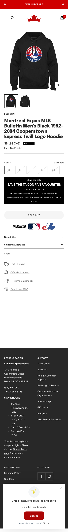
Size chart (59, 162)
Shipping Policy (12, 473)
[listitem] (20, 224)
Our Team (9, 478)
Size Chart (42, 369)
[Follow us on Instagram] (49, 476)
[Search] (12, 17)
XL (42, 170)
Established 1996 (19, 289)
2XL (54, 170)
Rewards (42, 413)
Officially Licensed (19, 272)
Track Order (43, 363)
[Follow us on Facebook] (41, 476)
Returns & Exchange (22, 280)
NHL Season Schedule (49, 419)
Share (7, 253)
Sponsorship (44, 401)
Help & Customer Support (46, 377)
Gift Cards (42, 407)
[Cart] (62, 17)
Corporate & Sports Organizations (47, 393)
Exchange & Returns (48, 385)
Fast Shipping (18, 263)
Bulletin (9, 114)
